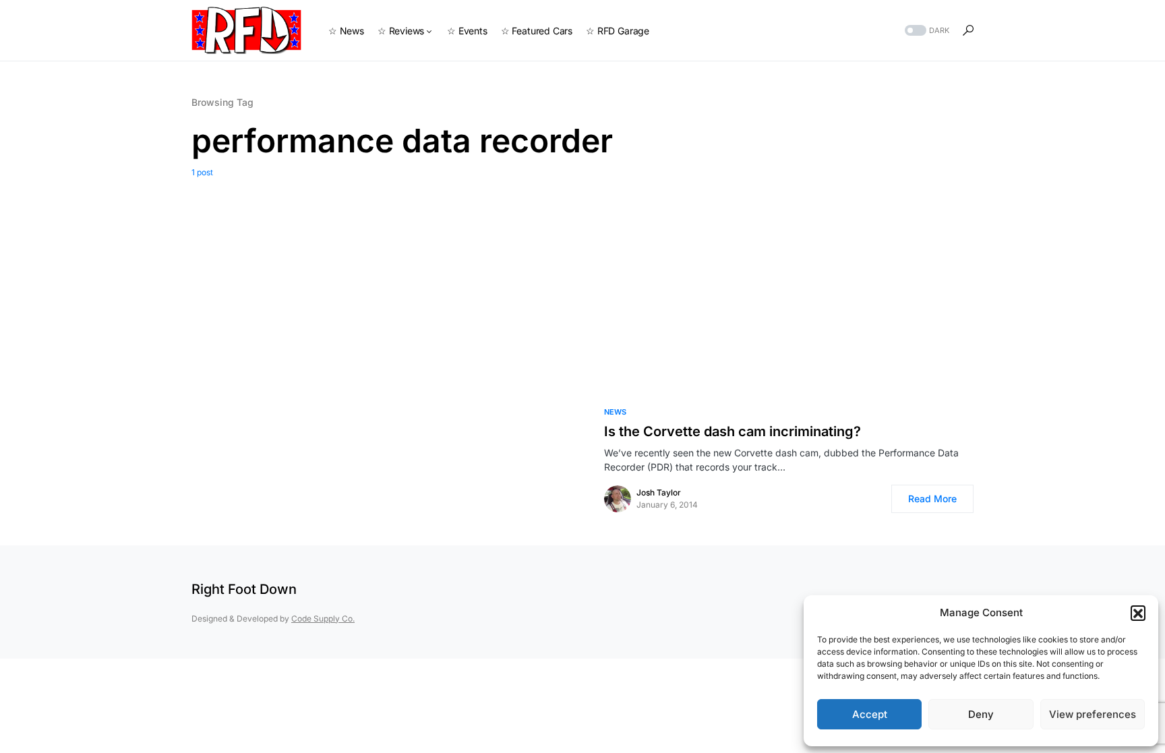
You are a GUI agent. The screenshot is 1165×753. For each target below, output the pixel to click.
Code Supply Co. (323, 618)
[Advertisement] (582, 279)
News (615, 412)
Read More (932, 498)
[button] (1138, 613)
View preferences (1092, 714)
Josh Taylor (658, 492)
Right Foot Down (244, 589)
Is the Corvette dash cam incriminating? (732, 431)
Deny (981, 714)
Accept (869, 714)
